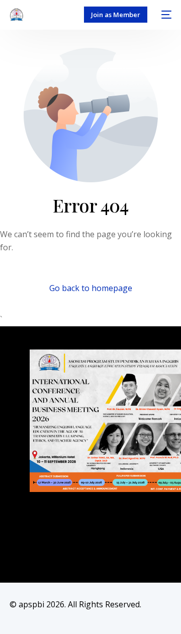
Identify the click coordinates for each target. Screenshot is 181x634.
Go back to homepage (90, 288)
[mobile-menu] (164, 15)
